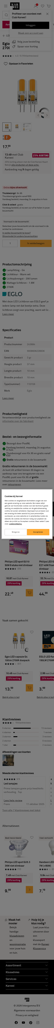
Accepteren (38, 532)
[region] (27, 514)
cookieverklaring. (15, 524)
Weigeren (16, 532)
